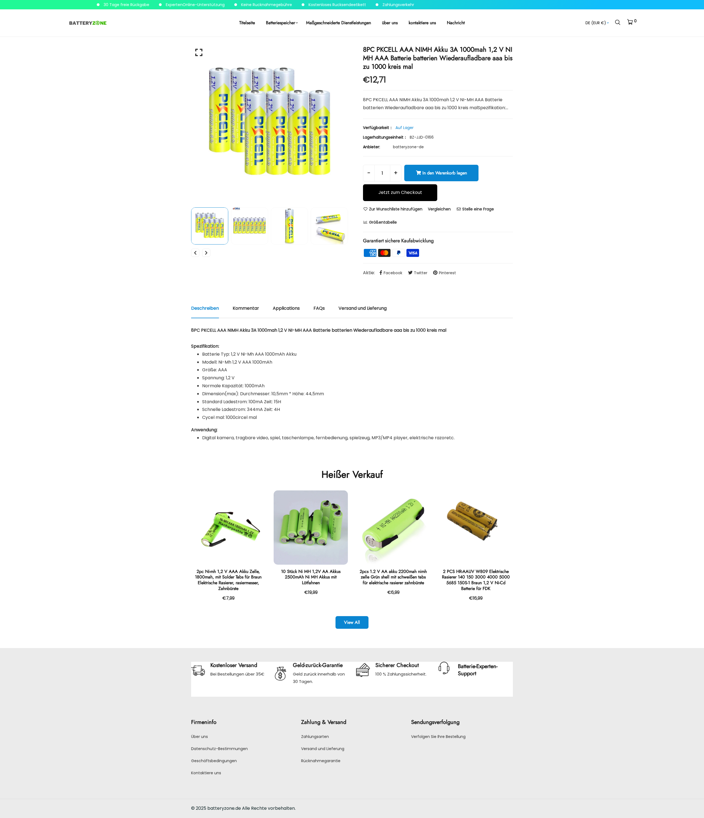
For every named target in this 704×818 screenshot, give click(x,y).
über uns (390, 23)
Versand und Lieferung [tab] (363, 308)
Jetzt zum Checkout (400, 192)
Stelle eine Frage (477, 209)
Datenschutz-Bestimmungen (219, 748)
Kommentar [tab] (246, 308)
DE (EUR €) (595, 23)
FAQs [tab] (319, 308)
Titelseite (247, 23)
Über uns (199, 736)
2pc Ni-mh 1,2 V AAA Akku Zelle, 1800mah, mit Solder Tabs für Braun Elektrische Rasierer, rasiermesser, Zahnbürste (228, 580)
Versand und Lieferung (322, 748)
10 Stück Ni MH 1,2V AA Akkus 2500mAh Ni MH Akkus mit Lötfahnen (310, 577)
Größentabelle (382, 222)
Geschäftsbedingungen (214, 761)
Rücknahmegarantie (320, 761)
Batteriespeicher (280, 23)
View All (352, 622)
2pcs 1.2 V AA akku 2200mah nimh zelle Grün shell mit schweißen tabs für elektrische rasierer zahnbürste (393, 577)
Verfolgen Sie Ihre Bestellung (438, 736)
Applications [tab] (286, 308)
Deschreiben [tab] (205, 308)
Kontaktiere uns (206, 773)
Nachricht (456, 23)
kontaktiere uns (422, 23)
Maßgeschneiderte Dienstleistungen (338, 23)
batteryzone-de (408, 147)
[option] (269, 123)
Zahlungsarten (315, 736)
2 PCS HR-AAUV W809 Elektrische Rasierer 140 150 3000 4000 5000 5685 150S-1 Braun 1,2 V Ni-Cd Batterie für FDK (476, 580)
